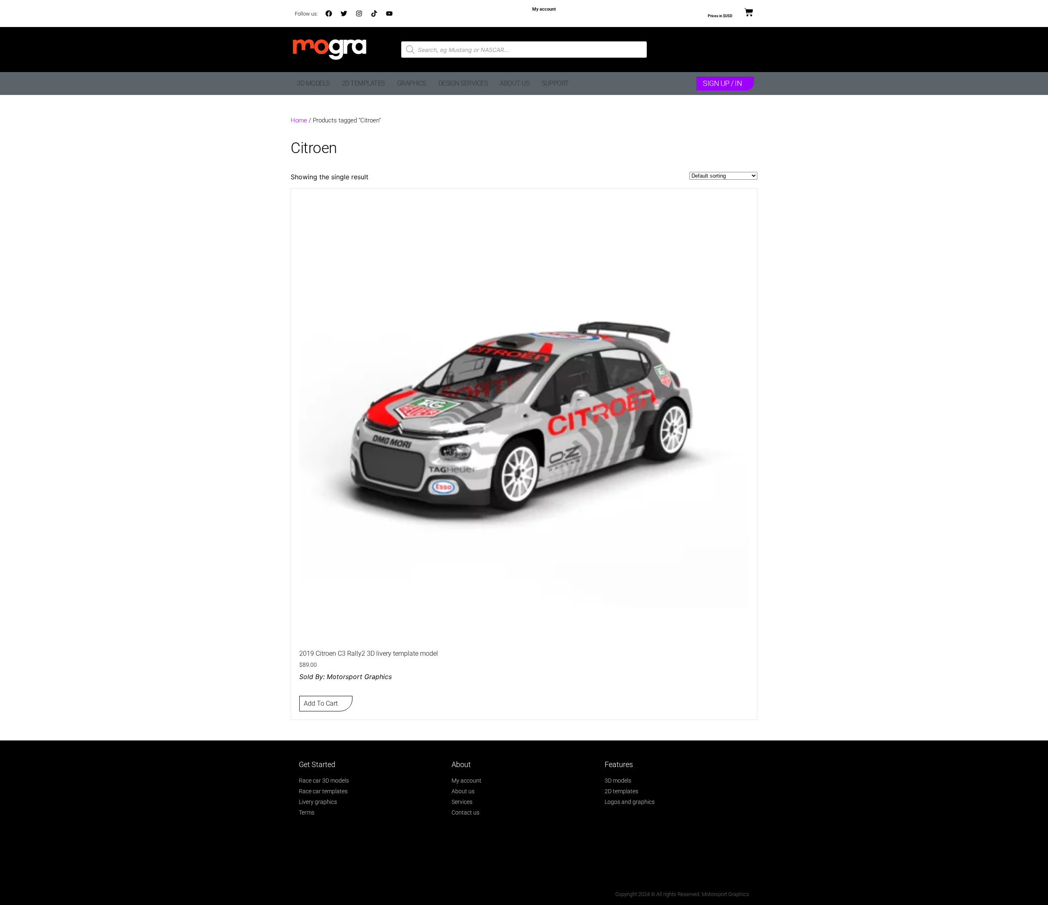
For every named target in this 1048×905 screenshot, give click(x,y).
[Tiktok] (374, 13)
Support (555, 83)
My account (544, 9)
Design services (463, 83)
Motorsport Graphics (359, 677)
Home (299, 120)
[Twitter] (343, 13)
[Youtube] (389, 13)
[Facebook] (328, 13)
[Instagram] (359, 13)
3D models (313, 83)
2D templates (363, 83)
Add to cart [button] (321, 703)
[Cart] (748, 13)
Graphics (411, 83)
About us (514, 83)
